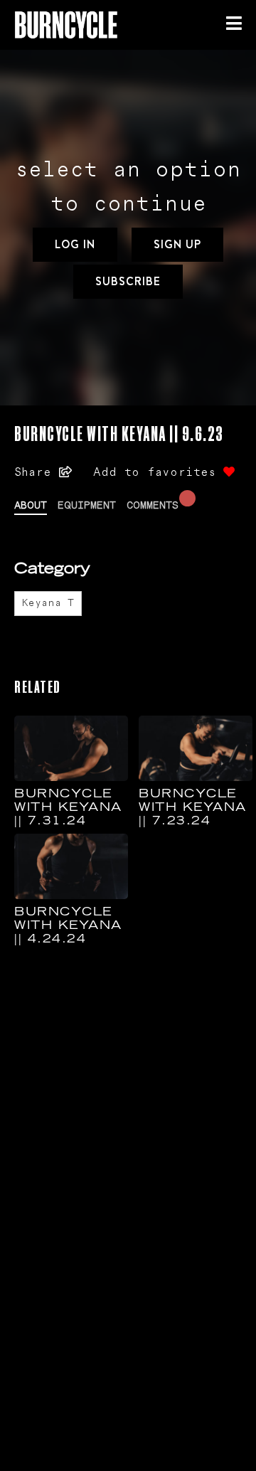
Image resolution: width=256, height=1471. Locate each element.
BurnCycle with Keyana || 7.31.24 (68, 808)
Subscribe (128, 281)
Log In (75, 244)
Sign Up (177, 244)
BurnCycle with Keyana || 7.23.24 (193, 808)
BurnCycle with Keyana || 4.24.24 (68, 926)
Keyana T (48, 603)
